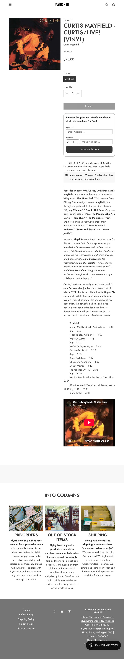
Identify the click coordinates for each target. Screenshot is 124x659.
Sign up (88, 179)
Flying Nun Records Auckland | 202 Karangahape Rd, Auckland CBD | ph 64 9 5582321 (97, 620)
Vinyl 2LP (69, 79)
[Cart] (113, 4)
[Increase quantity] (78, 93)
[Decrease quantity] (67, 93)
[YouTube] (69, 611)
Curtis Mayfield (71, 44)
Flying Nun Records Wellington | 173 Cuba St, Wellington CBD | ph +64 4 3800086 (97, 632)
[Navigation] (10, 4)
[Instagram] (62, 611)
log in (98, 179)
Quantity (68, 87)
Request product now (89, 149)
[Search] (106, 4)
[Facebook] (54, 611)
